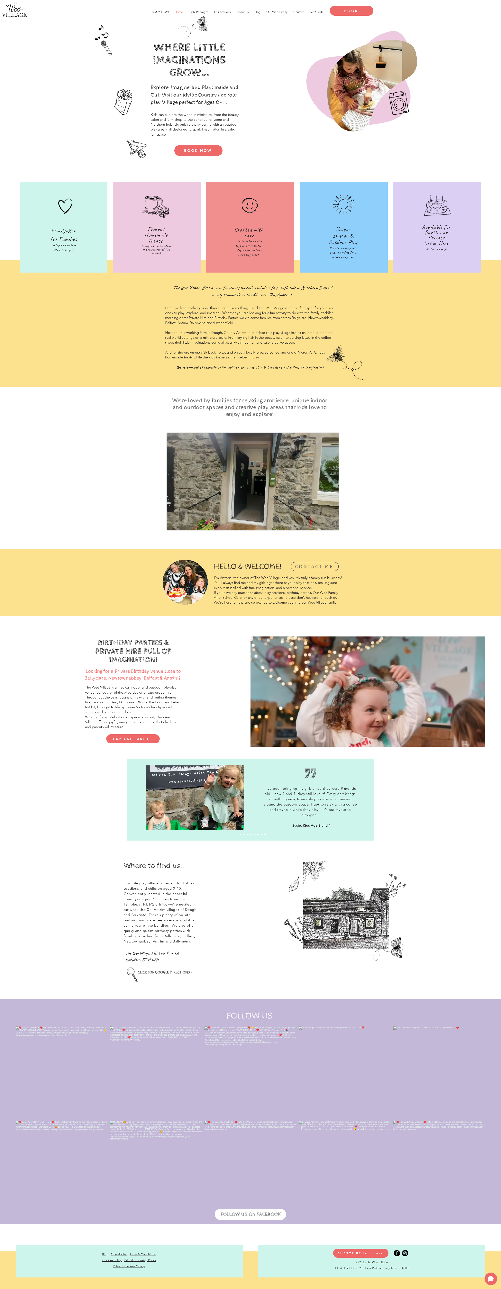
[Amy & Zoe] (236, 834)
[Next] (373, 799)
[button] (360, 1253)
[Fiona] (250, 834)
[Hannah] (254, 834)
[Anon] (247, 834)
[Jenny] (261, 834)
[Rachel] (240, 834)
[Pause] (172, 524)
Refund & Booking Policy (140, 1260)
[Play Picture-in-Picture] (326, 524)
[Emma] (243, 834)
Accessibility (119, 1254)
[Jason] (258, 834)
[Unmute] (178, 524)
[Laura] (265, 834)
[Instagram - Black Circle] (405, 1253)
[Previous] (128, 799)
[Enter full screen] (333, 524)
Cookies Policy (112, 1260)
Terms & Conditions (143, 1254)
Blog (105, 1254)
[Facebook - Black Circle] (397, 1253)
